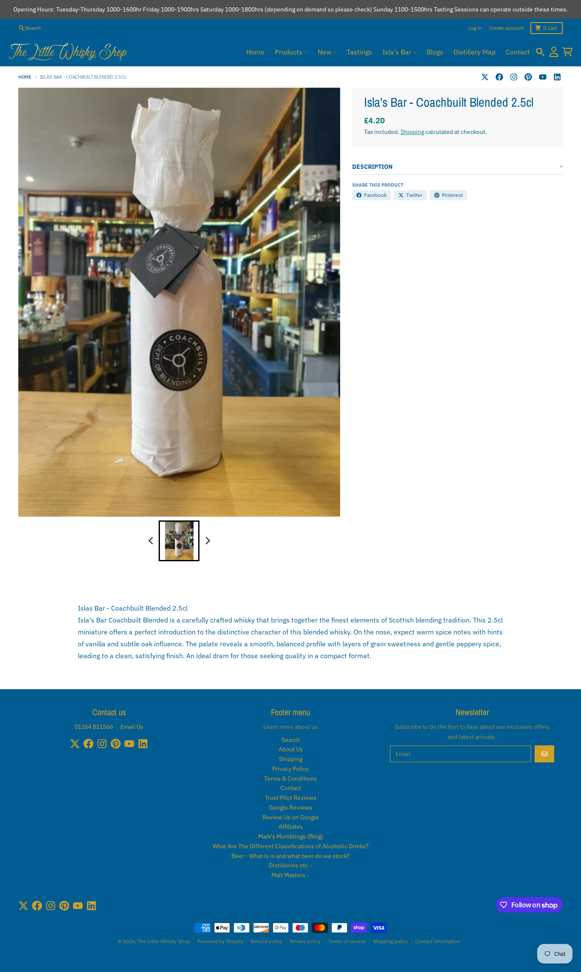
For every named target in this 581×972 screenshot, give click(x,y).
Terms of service (347, 941)
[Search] (540, 52)
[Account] (554, 52)
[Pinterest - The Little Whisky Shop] (528, 76)
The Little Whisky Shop (163, 941)
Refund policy (266, 941)
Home (24, 77)
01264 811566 (93, 726)
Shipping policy (390, 941)
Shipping (412, 132)
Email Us (131, 726)
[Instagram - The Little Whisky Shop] (513, 76)
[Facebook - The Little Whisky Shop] (499, 76)
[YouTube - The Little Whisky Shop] (542, 76)
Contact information (437, 941)
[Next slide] (207, 540)
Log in (475, 28)
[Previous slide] (151, 540)
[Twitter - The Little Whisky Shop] (484, 76)
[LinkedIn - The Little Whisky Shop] (557, 76)
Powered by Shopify (220, 941)
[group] (179, 540)
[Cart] (567, 52)
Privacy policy (305, 941)
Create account (506, 28)
